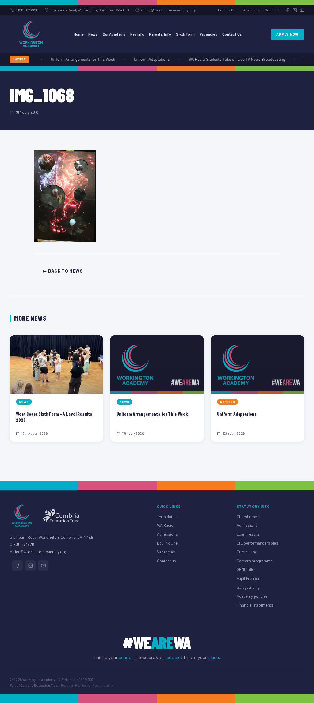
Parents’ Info (160, 34)
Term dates (167, 516)
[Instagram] (295, 10)
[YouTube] (302, 10)
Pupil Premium (249, 578)
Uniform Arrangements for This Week (79, 59)
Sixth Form (185, 34)
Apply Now (287, 34)
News (93, 34)
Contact (271, 10)
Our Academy (114, 34)
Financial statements (255, 605)
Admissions (167, 534)
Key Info (137, 34)
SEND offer (246, 569)
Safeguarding (248, 587)
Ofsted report (248, 516)
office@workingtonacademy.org (168, 10)
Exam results (248, 534)
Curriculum (246, 552)
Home (78, 34)
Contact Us (232, 34)
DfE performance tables (257, 543)
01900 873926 (27, 10)
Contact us (166, 560)
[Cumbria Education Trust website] (61, 516)
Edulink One (228, 10)
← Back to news (62, 271)
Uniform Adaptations (148, 59)
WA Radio (165, 525)
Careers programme (255, 560)
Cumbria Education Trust (39, 685)
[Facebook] (287, 10)
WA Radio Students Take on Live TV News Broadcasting (233, 59)
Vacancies (251, 10)
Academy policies (252, 596)
